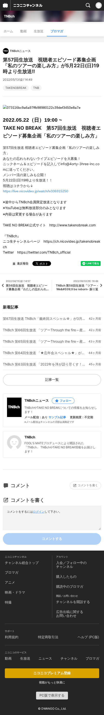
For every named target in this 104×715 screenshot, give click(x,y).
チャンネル (68, 658)
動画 (23, 31)
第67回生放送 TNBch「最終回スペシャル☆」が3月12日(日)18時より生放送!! (44, 318)
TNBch (9, 16)
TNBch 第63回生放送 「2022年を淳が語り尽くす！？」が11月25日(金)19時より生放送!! (44, 364)
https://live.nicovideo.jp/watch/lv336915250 (35, 191)
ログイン (39, 511)
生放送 (38, 31)
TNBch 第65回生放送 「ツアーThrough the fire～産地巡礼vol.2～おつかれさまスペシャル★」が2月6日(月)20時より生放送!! (44, 341)
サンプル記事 (57, 417)
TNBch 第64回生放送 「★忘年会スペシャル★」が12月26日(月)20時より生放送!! (44, 353)
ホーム (8, 31)
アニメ (10, 582)
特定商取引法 (48, 637)
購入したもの (66, 576)
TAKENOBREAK (15, 87)
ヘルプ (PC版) (88, 637)
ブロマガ (57, 31)
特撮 (8, 602)
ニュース (45, 658)
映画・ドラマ (15, 592)
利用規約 (11, 637)
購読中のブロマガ (69, 586)
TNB (36, 87)
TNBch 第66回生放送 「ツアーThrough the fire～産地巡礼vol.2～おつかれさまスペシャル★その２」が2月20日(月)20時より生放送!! (44, 330)
